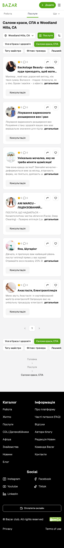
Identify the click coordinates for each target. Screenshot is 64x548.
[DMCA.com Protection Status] (55, 519)
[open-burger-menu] (59, 5)
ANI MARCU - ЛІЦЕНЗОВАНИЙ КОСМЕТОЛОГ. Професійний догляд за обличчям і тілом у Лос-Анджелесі (37, 212)
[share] (47, 62)
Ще (55, 13)
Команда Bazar (44, 447)
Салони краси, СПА (47, 43)
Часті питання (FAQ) (47, 417)
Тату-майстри (13, 50)
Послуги (32, 13)
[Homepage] (10, 5)
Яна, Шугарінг (27, 249)
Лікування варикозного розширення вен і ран (34, 115)
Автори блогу (43, 432)
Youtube (13, 486)
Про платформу (45, 409)
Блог (6, 462)
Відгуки (40, 424)
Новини (7, 454)
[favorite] (55, 62)
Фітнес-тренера (36, 50)
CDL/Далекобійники (16, 432)
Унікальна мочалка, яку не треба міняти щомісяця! (36, 160)
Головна (32, 359)
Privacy (7, 529)
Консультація (17, 92)
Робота (8, 13)
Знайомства (10, 447)
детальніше (51, 83)
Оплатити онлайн (34, 508)
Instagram (14, 479)
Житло (7, 417)
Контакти (41, 454)
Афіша (7, 439)
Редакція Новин (45, 439)
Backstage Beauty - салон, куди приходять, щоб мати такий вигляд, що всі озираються (36, 73)
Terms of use (53, 529)
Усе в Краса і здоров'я (18, 43)
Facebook (45, 479)
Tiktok (42, 486)
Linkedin (13, 494)
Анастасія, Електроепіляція (37, 290)
